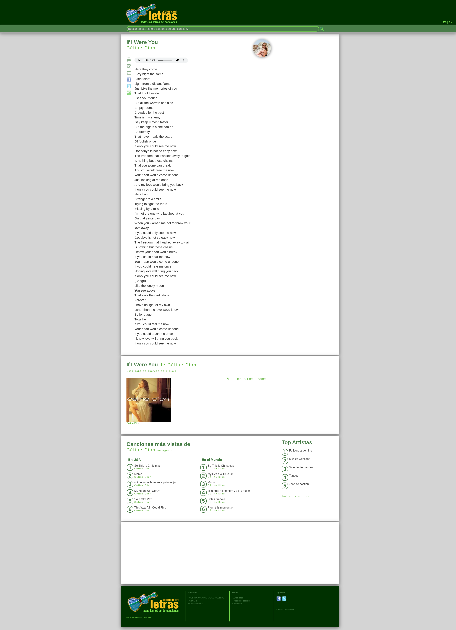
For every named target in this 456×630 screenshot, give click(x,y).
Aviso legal (238, 598)
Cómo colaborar (196, 604)
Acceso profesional (286, 609)
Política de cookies (242, 601)
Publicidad (238, 604)
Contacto (193, 601)
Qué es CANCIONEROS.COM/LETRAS (206, 598)
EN (450, 22)
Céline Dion (141, 47)
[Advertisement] (307, 385)
